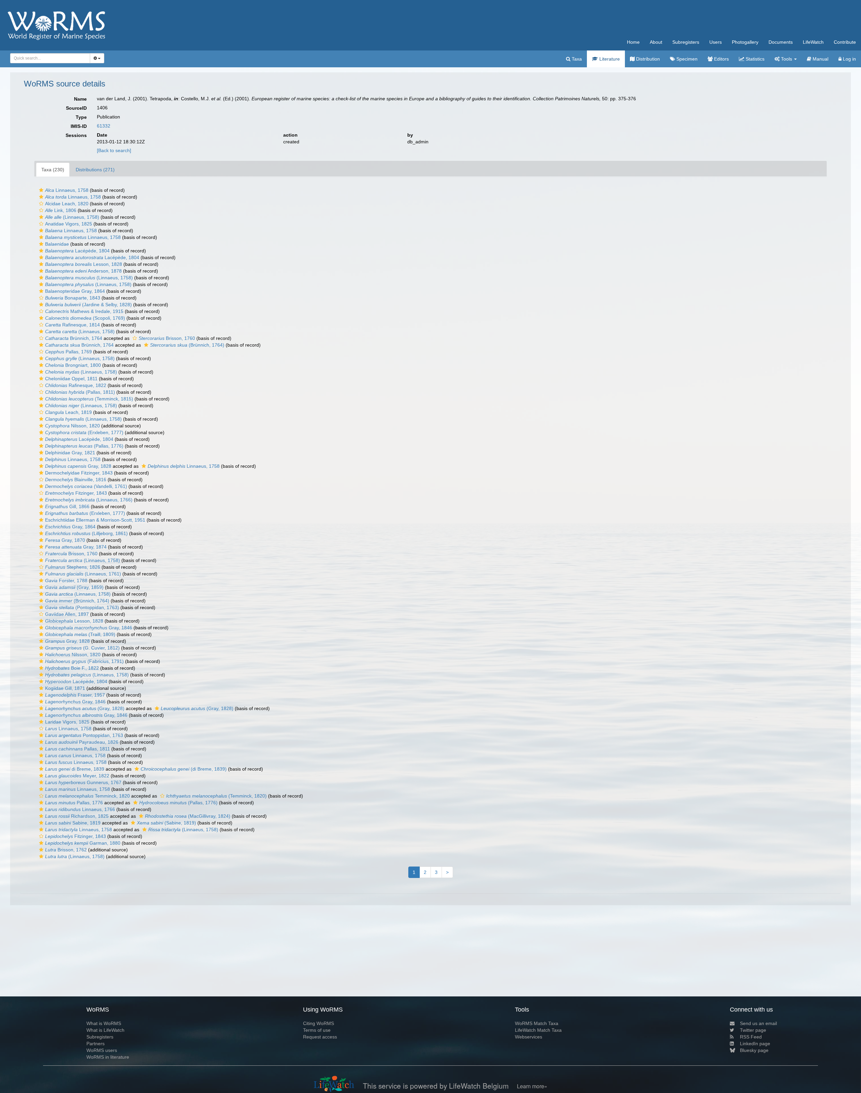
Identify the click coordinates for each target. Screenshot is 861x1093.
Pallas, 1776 (74, 802)
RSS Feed (751, 1036)
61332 (103, 126)
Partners (95, 1043)
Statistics (754, 59)
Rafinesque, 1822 (75, 385)
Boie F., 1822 (72, 668)
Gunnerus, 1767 (83, 782)
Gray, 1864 (70, 526)
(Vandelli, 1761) (86, 486)
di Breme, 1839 (74, 769)
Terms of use (317, 1030)
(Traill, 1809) (80, 634)
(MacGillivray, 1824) (187, 816)
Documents (781, 42)
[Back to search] (114, 150)
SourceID (76, 108)
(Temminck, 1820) (216, 796)
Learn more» (532, 1086)
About (656, 42)
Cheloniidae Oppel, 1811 (71, 378)
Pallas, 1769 (68, 351)
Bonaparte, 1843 (72, 298)
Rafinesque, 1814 (72, 324)
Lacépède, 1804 (77, 250)
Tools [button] (786, 59)
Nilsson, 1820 (72, 425)
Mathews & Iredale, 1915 (84, 311)
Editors (721, 59)
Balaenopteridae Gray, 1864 (75, 291)
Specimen (686, 59)
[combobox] (50, 58)
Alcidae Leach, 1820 (66, 203)
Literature (609, 59)
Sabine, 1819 (73, 822)
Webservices (528, 1036)
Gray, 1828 (78, 466)
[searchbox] (48, 58)
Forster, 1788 (66, 580)
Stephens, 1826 (72, 567)
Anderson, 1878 (83, 271)
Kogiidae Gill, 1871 (65, 688)
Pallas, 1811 (77, 748)
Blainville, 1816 (75, 479)
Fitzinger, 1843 (76, 493)
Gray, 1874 (76, 547)
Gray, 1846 (88, 627)
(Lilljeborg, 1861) (86, 533)
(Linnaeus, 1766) (89, 499)
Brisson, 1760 (167, 338)
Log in (848, 59)
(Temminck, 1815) (89, 398)
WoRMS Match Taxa (536, 1023)
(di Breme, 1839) (184, 769)
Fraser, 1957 (75, 695)
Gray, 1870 (65, 540)
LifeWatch (813, 42)
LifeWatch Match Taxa (538, 1030)
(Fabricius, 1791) (84, 661)
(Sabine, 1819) (166, 822)
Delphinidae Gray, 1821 (70, 452)
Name (80, 99)
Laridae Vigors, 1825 (67, 722)
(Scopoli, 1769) (85, 318)
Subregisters (685, 42)
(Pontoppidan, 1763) (82, 607)
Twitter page (753, 1030)
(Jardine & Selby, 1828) (88, 304)
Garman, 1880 (82, 843)
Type (81, 117)
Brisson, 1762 (66, 849)
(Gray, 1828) (84, 708)
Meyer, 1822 (77, 775)
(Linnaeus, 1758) (72, 217)
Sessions (76, 135)
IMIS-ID (79, 126)
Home (633, 42)
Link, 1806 (60, 210)
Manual (819, 59)
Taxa (576, 59)
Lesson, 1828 (83, 264)
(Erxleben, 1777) (84, 432)
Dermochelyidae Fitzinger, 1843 (79, 472)
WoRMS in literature (107, 1057)
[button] (41, 190)
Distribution (647, 59)
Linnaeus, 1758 (66, 190)
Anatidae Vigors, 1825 (68, 223)
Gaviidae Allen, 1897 (67, 614)
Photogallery (745, 42)
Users (715, 42)
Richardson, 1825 (77, 816)
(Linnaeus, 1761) (83, 573)
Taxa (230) (52, 169)
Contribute (845, 42)
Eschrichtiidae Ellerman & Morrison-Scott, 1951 (95, 520)
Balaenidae (57, 244)
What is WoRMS (103, 1023)
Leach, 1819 (68, 412)
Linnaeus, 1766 (80, 809)
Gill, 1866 (67, 506)
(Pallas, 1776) (84, 446)
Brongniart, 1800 (73, 365)
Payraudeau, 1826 (81, 742)
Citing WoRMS (318, 1023)
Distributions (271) (95, 169)
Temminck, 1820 (87, 796)
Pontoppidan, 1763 (84, 735)
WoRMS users (101, 1050)
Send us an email (758, 1023)
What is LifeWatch (105, 1030)
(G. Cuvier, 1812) (82, 647)
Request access (320, 1036)
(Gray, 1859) (74, 587)
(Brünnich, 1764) (187, 345)
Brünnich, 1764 (73, 338)
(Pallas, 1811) (80, 392)
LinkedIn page (755, 1043)
